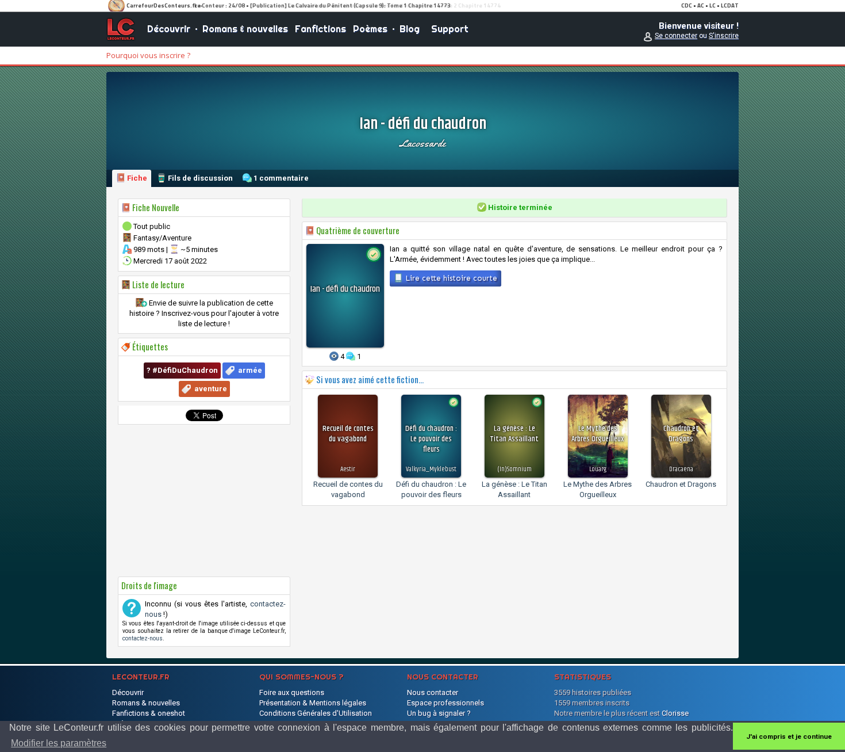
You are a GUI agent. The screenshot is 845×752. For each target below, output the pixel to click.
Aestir (347, 469)
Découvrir (168, 29)
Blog (410, 29)
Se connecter (676, 36)
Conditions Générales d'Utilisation (315, 713)
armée (250, 370)
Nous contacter (432, 692)
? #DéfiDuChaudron (182, 370)
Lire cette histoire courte (450, 278)
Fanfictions (320, 29)
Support (449, 29)
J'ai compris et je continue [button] (789, 736)
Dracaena (681, 469)
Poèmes (370, 29)
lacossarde (422, 143)
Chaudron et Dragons (681, 484)
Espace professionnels (445, 702)
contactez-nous (142, 638)
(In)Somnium (514, 469)
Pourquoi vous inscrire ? (148, 55)
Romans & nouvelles (245, 29)
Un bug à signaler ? (439, 713)
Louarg (597, 469)
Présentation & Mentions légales (312, 702)
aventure (210, 388)
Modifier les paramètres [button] (58, 743)
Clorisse (675, 713)
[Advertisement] (204, 500)
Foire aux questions (291, 692)
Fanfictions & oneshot (148, 713)
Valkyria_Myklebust (431, 469)
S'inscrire (724, 36)
